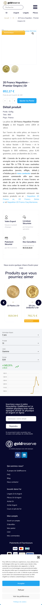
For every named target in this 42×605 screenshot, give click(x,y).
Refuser (21, 590)
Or (7, 13)
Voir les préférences (21, 596)
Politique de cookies (19, 602)
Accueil (6, 18)
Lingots (26, 13)
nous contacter (23, 173)
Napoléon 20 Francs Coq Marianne (22, 202)
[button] (38, 557)
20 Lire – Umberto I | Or (32, 306)
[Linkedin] (24, 455)
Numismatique (9, 32)
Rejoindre (13, 426)
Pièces (35, 13)
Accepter (21, 583)
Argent (16, 13)
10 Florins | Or (13, 305)
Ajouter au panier (26, 101)
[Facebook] (18, 455)
